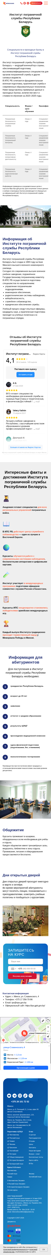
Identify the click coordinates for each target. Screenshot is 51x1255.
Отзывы (32, 1141)
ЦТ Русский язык (13, 1138)
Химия (9, 1177)
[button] (36, 3)
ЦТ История (11, 1154)
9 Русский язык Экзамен (16, 1184)
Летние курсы (12, 1190)
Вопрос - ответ (34, 1154)
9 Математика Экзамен (16, 1180)
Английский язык (35, 1177)
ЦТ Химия (11, 1141)
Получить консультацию (22, 976)
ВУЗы (31, 1163)
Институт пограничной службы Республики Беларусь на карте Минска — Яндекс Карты (26, 452)
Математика (11, 1170)
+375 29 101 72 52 (20, 1101)
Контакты (32, 1148)
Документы (11, 1222)
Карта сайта (33, 1160)
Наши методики (35, 1151)
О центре (32, 1135)
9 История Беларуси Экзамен (18, 1187)
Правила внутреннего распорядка (20, 1216)
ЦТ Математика (13, 1135)
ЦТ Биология (12, 1148)
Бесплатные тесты (36, 1157)
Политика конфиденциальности (20, 1219)
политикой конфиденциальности (15, 1249)
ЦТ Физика (11, 1144)
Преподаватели (35, 1138)
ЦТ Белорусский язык (15, 1164)
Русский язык (12, 1174)
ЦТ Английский (12, 1151)
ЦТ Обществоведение (15, 1157)
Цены (31, 1144)
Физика (31, 1174)
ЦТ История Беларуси (15, 1160)
